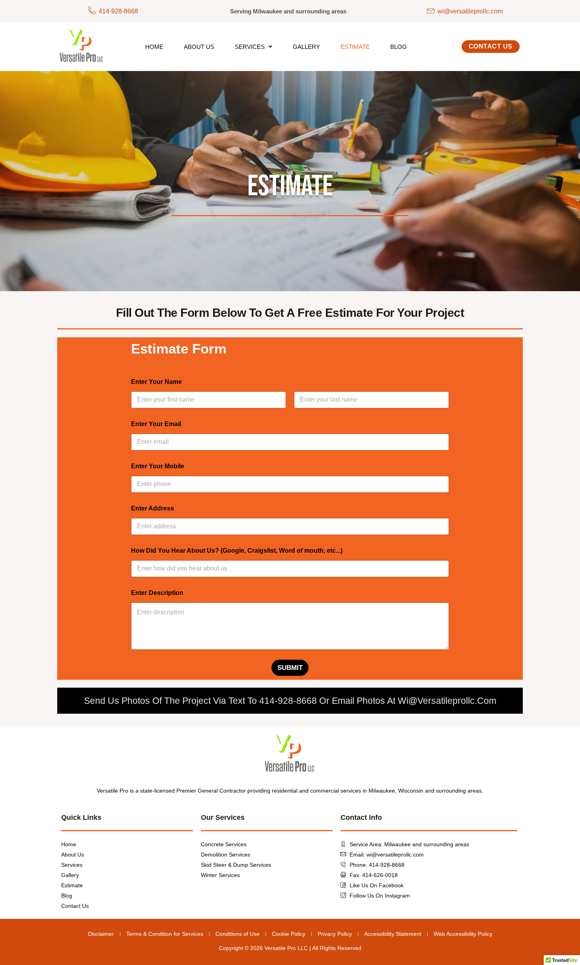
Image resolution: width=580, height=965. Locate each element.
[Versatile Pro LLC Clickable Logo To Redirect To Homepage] (81, 46)
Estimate (355, 46)
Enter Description (157, 592)
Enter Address (152, 508)
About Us (199, 46)
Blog (398, 46)
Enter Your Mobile (157, 466)
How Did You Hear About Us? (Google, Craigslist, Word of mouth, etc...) (236, 550)
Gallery (306, 46)
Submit (290, 667)
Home (154, 46)
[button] (253, 47)
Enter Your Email (156, 424)
